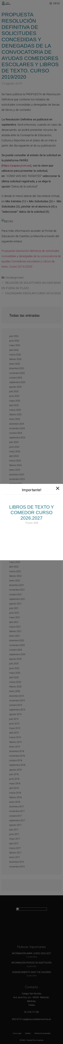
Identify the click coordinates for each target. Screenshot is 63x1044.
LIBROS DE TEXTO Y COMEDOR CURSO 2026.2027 (31, 513)
